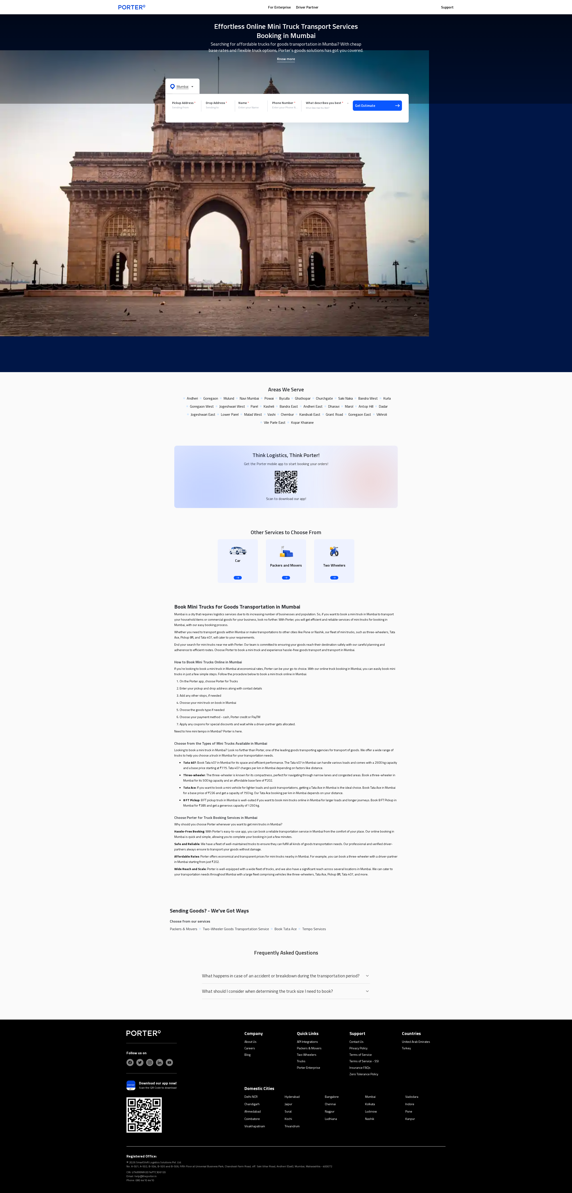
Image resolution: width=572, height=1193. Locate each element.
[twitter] (139, 1062)
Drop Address (216, 103)
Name (243, 103)
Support (447, 7)
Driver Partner (307, 7)
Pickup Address (184, 103)
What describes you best (324, 103)
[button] (182, 86)
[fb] (130, 1062)
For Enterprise (279, 7)
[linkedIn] (159, 1062)
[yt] (169, 1062)
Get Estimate (365, 105)
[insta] (149, 1062)
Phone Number (283, 103)
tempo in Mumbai (209, 731)
